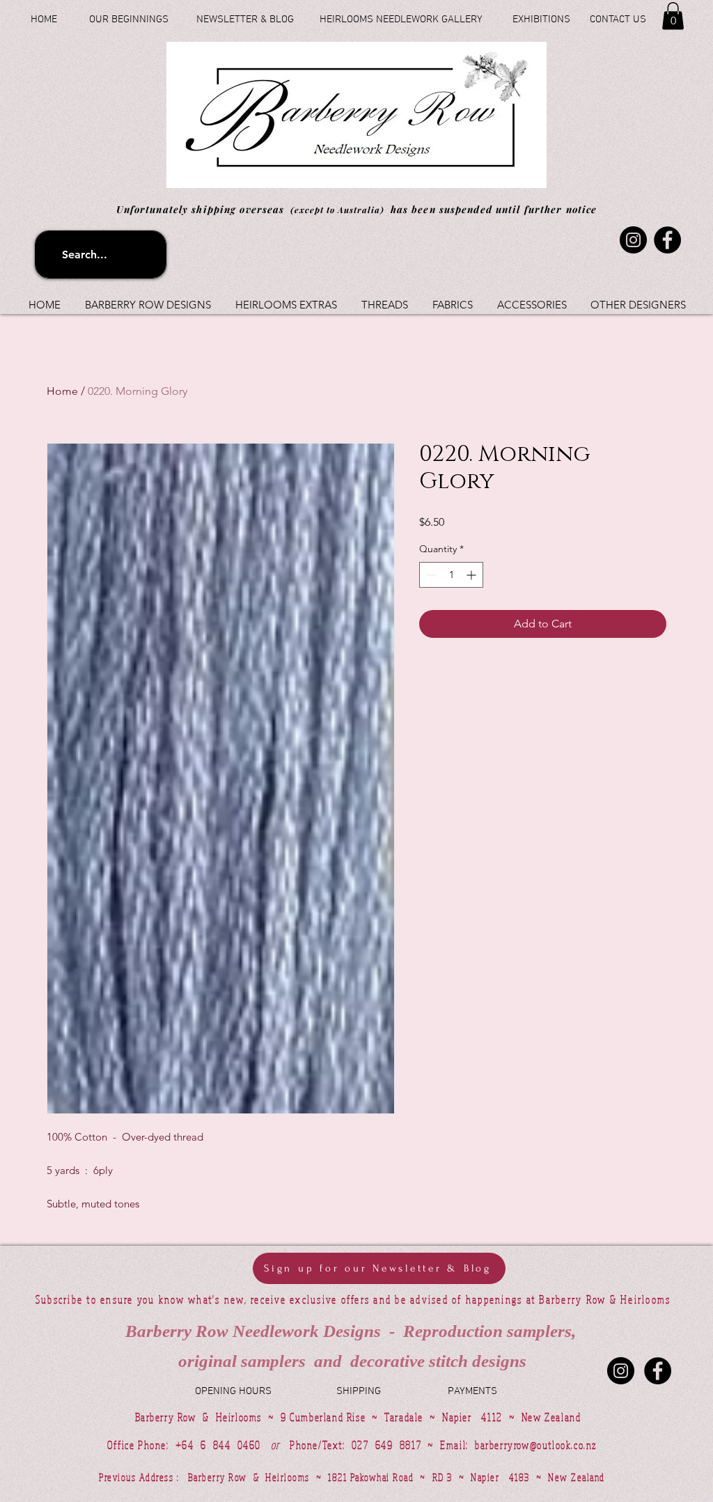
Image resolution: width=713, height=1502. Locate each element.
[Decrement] (430, 575)
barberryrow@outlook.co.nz (536, 1445)
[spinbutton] (451, 575)
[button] (672, 15)
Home (62, 391)
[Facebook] (667, 239)
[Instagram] (633, 239)
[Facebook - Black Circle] (657, 1370)
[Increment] (472, 575)
